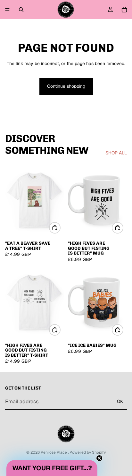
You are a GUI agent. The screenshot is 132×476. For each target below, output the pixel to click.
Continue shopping (66, 86)
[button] (51, 468)
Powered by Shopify (88, 452)
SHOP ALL (116, 153)
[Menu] (7, 9)
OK (120, 401)
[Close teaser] (99, 458)
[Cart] (124, 10)
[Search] (21, 10)
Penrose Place (54, 452)
